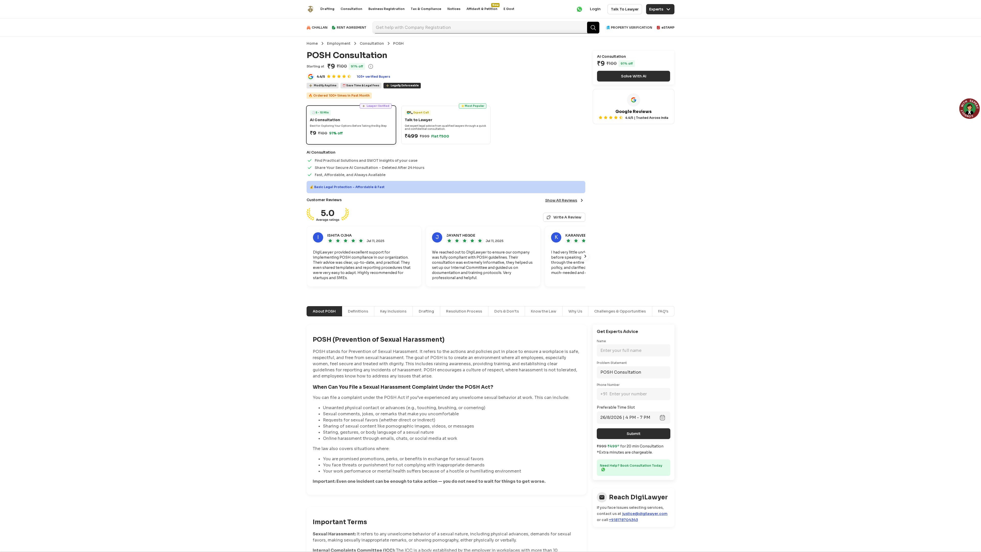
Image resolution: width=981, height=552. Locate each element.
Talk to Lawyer (625, 9)
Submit (633, 433)
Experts (656, 9)
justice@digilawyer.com (645, 513)
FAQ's (663, 311)
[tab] (351, 125)
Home (312, 43)
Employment (339, 43)
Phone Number (608, 385)
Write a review (567, 217)
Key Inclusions (393, 311)
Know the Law (543, 311)
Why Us (575, 311)
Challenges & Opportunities (620, 311)
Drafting (327, 9)
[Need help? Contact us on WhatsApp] (603, 469)
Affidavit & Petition (481, 9)
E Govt (509, 9)
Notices (453, 9)
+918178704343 (623, 520)
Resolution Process (464, 311)
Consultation (351, 9)
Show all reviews (561, 200)
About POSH (324, 311)
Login (595, 8)
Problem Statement (612, 363)
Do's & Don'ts (506, 311)
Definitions (358, 311)
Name (601, 341)
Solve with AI (633, 76)
